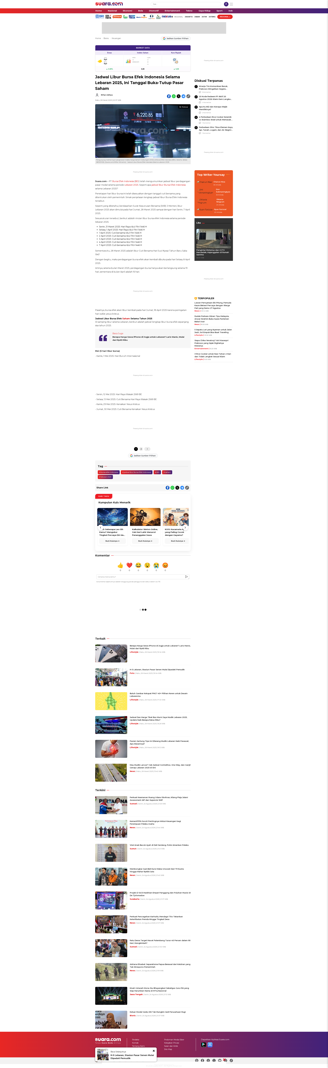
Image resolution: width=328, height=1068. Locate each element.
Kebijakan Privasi (171, 1043)
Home (98, 10)
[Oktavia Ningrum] (206, 202)
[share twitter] (178, 96)
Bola (140, 10)
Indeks (232, 10)
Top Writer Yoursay (211, 174)
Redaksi (135, 1040)
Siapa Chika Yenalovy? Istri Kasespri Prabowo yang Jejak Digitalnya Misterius (211, 343)
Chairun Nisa (219, 182)
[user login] (226, 4)
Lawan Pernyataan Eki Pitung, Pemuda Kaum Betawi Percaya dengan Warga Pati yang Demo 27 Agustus (212, 305)
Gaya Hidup (205, 10)
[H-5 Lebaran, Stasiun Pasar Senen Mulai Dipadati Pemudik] (103, 1054)
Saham (126, 318)
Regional (224, 17)
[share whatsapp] (173, 96)
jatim (204, 17)
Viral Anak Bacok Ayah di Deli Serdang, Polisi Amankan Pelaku (159, 845)
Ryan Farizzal (220, 209)
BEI (137, 181)
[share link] (188, 96)
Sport (219, 10)
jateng (212, 17)
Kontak (135, 1043)
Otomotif (154, 10)
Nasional (112, 10)
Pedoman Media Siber (174, 1040)
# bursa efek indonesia (108, 472)
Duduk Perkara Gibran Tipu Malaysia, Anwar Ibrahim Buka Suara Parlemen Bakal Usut (211, 319)
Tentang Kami (138, 1046)
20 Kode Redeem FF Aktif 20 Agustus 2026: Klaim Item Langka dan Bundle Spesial (214, 99)
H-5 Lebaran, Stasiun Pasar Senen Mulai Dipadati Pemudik (132, 1057)
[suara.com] (109, 5)
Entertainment (172, 10)
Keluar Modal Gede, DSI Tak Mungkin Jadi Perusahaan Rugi (158, 1012)
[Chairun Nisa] (204, 183)
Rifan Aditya (107, 95)
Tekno (189, 10)
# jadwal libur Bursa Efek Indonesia (136, 472)
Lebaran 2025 (131, 185)
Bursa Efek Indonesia (123, 181)
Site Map (168, 1049)
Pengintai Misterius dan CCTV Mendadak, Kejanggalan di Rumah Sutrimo (212, 252)
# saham (167, 472)
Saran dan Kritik (171, 1046)
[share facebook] (169, 96)
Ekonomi (127, 10)
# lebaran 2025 (105, 477)
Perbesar (185, 107)
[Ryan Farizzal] (205, 211)
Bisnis (106, 38)
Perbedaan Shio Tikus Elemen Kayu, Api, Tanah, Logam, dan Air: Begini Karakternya (216, 130)
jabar (197, 17)
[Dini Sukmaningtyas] (205, 192)
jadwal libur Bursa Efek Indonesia (168, 185)
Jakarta (189, 17)
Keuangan (116, 38)
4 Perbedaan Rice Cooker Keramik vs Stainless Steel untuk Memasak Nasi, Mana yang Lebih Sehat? (215, 120)
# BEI (157, 472)
